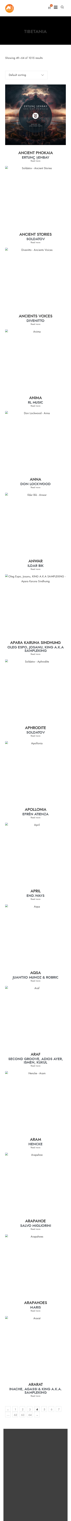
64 (30, 1415)
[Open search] (62, 7)
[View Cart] (49, 8)
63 (22, 1415)
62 (15, 1415)
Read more (35, 161)
